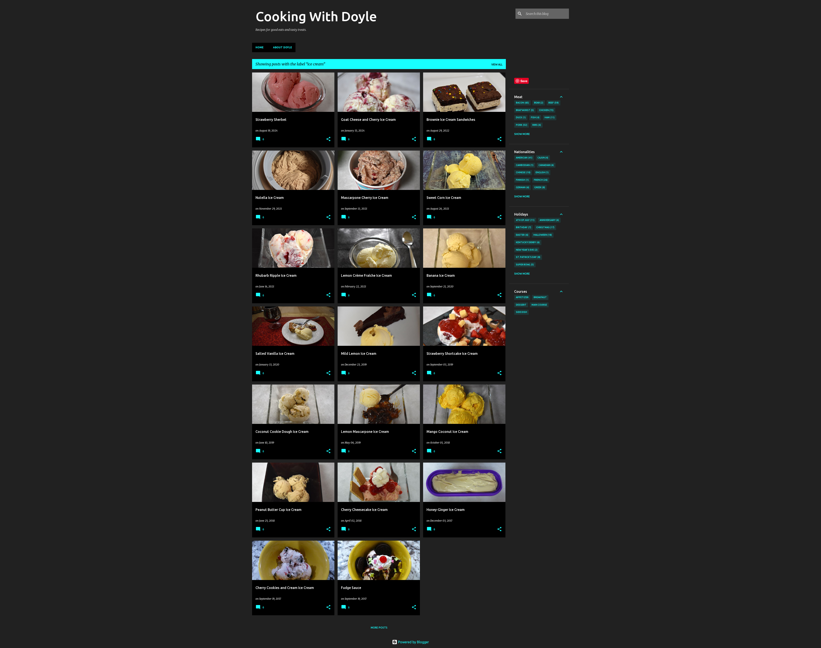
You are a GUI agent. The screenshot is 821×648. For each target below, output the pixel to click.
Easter (521, 235)
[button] (328, 139)
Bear (538, 102)
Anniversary (549, 220)
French (540, 180)
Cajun (542, 157)
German (522, 187)
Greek (539, 187)
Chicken (546, 110)
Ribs (536, 125)
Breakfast (540, 297)
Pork (521, 125)
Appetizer (522, 297)
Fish (535, 117)
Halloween (542, 235)
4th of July (525, 220)
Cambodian (524, 165)
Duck (520, 117)
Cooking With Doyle (316, 16)
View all (496, 64)
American (524, 157)
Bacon (522, 102)
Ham (549, 117)
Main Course (539, 304)
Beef (553, 102)
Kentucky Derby (527, 242)
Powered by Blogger (413, 642)
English (542, 172)
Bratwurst (524, 110)
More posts (379, 627)
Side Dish (521, 312)
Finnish (522, 180)
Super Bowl (524, 264)
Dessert (521, 304)
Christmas (545, 227)
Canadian (546, 165)
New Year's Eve (526, 250)
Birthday (523, 227)
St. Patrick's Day (527, 257)
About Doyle (282, 47)
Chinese (523, 172)
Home (259, 47)
